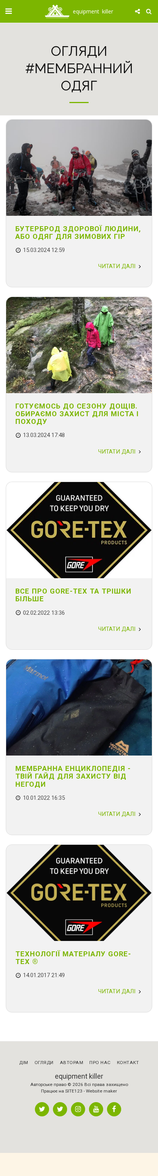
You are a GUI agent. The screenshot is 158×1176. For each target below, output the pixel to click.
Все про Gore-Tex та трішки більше (73, 595)
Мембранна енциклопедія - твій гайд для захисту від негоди (73, 776)
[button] (8, 11)
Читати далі (117, 266)
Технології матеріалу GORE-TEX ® (73, 958)
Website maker (101, 1091)
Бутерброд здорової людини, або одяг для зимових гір (78, 232)
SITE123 (73, 1091)
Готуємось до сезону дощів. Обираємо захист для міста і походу (77, 413)
